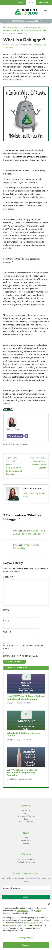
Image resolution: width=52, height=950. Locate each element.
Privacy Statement (31, 923)
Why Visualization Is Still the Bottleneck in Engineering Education (22, 772)
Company (26, 805)
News (26, 833)
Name (6, 610)
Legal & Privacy (26, 821)
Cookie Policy (22, 910)
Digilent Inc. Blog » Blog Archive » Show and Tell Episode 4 (29, 532)
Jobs (26, 819)
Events (26, 843)
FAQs (26, 813)
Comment (9, 577)
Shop (20, 2)
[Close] (49, 904)
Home (6, 27)
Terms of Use (11, 925)
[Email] (26, 436)
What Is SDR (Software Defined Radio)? (23, 734)
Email (7, 621)
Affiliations (26, 854)
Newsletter (26, 840)
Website (7, 632)
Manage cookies (26, 937)
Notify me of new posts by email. (20, 656)
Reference (44, 2)
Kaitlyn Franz (41, 45)
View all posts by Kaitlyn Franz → (34, 495)
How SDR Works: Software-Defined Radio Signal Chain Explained (26, 698)
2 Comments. (8, 47)
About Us (26, 810)
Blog (31, 2)
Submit (26, 897)
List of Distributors (26, 859)
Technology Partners (26, 862)
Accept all (26, 945)
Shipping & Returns (26, 816)
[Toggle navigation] (45, 11)
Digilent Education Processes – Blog (27, 27)
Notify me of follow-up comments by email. (23, 647)
